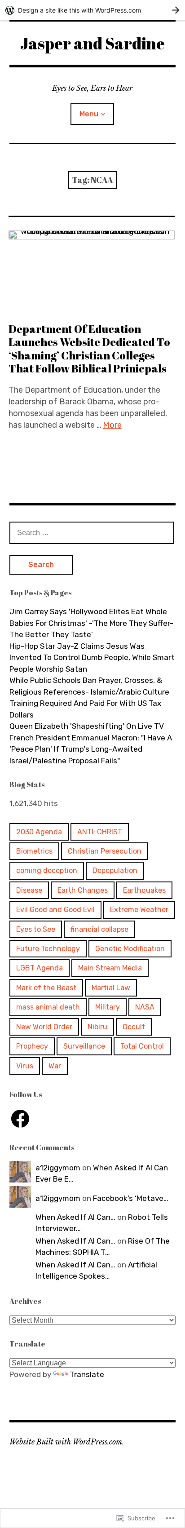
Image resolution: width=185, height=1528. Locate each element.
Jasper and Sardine (92, 43)
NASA (144, 1007)
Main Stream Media (110, 968)
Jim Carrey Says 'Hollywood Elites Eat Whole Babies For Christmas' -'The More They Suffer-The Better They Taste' (91, 623)
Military (107, 1007)
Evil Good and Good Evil (55, 909)
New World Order (44, 1027)
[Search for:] (92, 532)
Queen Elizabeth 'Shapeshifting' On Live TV (86, 726)
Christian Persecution (104, 851)
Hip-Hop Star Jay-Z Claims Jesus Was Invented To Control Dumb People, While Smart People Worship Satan (92, 657)
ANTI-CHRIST (99, 832)
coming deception (46, 870)
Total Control (142, 1046)
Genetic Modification (130, 948)
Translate (87, 1374)
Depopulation (114, 870)
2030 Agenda (39, 832)
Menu (88, 114)
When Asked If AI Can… (75, 1217)
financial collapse (99, 929)
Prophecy (32, 1046)
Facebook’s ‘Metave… (130, 1198)
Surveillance (84, 1046)
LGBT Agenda (39, 968)
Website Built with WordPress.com (65, 1441)
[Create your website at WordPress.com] (92, 10)
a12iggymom (57, 1167)
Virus (24, 1066)
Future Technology (48, 948)
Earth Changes (82, 890)
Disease (29, 890)
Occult (134, 1027)
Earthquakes (144, 890)
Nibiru (97, 1027)
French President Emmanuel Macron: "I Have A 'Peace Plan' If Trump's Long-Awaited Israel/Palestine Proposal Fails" (90, 749)
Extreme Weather (139, 909)
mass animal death (48, 1007)
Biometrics (34, 851)
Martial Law (111, 987)
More (112, 425)
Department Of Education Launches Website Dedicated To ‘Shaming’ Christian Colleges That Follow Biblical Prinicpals (89, 348)
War (54, 1066)
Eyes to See (35, 929)
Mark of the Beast (46, 987)
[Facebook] (20, 1118)
